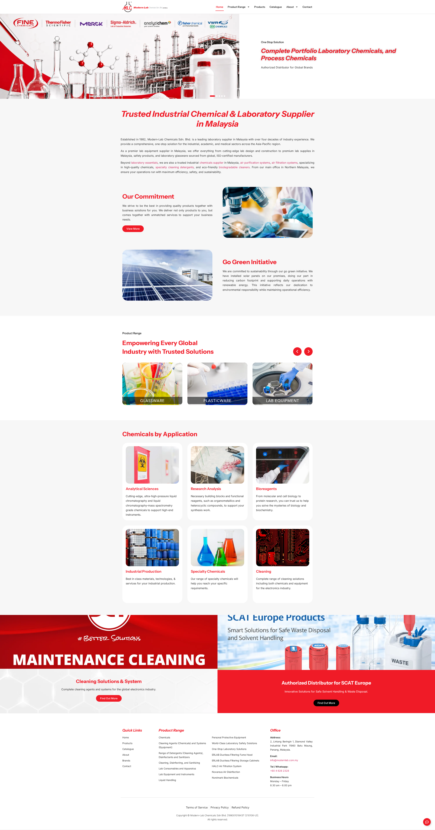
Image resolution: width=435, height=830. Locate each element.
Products (259, 6)
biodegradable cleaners (234, 167)
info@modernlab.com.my (284, 760)
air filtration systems (285, 162)
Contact (307, 6)
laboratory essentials (144, 162)
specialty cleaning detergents (174, 167)
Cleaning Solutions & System (109, 681)
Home (219, 6)
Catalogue (275, 6)
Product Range (237, 6)
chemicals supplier (211, 162)
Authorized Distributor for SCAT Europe (326, 683)
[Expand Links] (427, 822)
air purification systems (255, 162)
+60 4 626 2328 (279, 770)
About (290, 6)
